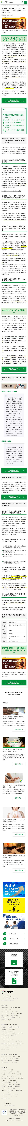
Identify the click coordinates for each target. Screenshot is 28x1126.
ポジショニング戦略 (6, 1082)
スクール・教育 (14, 1015)
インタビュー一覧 (13, 939)
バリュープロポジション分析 (14, 1074)
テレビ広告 (14, 1062)
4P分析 (15, 1082)
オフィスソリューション (7, 1011)
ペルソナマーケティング (7, 1092)
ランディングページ (6, 1045)
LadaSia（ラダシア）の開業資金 (13, 123)
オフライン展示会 (14, 1058)
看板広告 (10, 1060)
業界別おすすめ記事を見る (8, 1000)
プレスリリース (5, 1049)
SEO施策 (3, 1027)
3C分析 (3, 1074)
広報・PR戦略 (16, 1084)
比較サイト (13, 1035)
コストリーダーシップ (11, 1076)
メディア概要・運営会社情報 (8, 1105)
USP (2, 1076)
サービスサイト (16, 1045)
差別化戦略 (4, 1078)
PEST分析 (10, 1070)
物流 (3, 1015)
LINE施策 (4, 1029)
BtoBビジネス (5, 1007)
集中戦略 (11, 1078)
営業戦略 (4, 1086)
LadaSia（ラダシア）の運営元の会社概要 (14, 130)
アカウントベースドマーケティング (10, 1096)
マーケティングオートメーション (9, 1047)
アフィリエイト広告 (16, 1041)
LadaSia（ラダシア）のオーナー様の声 (14, 120)
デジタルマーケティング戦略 (8, 1088)
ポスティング (5, 1058)
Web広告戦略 (19, 1090)
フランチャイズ (5, 1013)
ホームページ (20, 1043)
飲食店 (9, 1019)
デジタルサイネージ (6, 1056)
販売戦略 (10, 1086)
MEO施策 (10, 1027)
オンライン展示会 (6, 1037)
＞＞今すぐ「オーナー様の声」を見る (11, 191)
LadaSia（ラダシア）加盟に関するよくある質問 (14, 126)
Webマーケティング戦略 (7, 1090)
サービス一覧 (12, 934)
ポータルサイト (5, 1035)
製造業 (12, 1013)
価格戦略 (17, 1086)
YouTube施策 (12, 1029)
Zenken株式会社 (16, 1118)
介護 (19, 1017)
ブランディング (19, 1078)
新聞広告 (4, 1060)
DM (14, 1056)
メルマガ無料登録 (13, 944)
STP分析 (3, 1080)
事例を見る (15, 998)
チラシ (19, 1056)
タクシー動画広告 (6, 1062)
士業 (7, 1015)
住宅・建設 (19, 1013)
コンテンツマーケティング (8, 1031)
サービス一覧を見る (6, 998)
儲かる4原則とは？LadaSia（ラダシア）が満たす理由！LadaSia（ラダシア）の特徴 (14, 115)
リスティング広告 (6, 1041)
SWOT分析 (16, 1072)
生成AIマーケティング (6, 1098)
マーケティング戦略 (12, 1080)
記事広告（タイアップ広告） (8, 1043)
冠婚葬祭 (4, 1019)
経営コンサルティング (7, 1009)
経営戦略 (4, 1070)
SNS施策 (17, 1027)
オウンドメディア (6, 1033)
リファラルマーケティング (8, 1039)
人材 (16, 1011)
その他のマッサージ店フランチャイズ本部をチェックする (13, 100)
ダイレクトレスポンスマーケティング (10, 1094)
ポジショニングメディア (17, 1033)
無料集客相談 (15, 1124)
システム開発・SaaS (15, 1007)
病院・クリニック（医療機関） (9, 1017)
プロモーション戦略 (6, 1084)
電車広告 (17, 1060)
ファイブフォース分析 (7, 1072)
